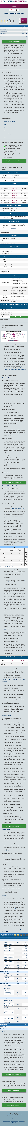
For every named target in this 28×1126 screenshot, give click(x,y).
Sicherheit (6, 127)
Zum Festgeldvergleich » (14, 1090)
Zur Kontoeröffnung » (14, 41)
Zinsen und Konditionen (5, 27)
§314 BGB (6, 850)
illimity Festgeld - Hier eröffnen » (14, 160)
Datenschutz (14, 1121)
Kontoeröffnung (3, 31)
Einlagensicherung (4, 29)
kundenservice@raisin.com (12, 908)
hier (4, 629)
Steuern (5, 130)
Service (2, 35)
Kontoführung (3, 33)
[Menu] (14, 6)
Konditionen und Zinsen (9, 121)
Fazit (5, 137)
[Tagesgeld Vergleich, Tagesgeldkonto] (14, 2)
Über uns (21, 1121)
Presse (14, 1122)
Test (5, 124)
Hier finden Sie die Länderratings (7, 566)
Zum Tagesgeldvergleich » (14, 1105)
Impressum (6, 1121)
